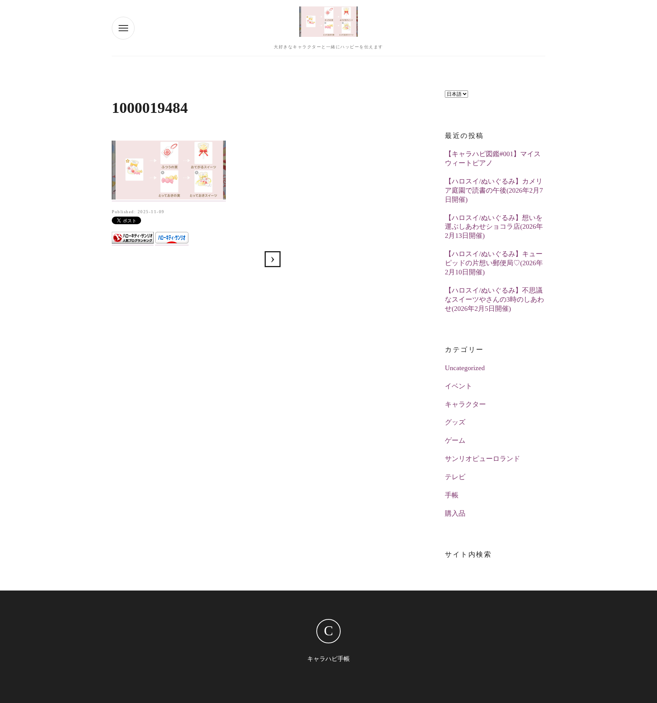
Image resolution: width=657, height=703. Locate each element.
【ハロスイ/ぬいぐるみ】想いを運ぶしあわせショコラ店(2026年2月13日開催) (494, 227)
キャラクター (465, 404)
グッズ (455, 422)
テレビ (455, 477)
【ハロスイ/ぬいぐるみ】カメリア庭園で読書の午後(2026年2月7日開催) (494, 190)
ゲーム (455, 440)
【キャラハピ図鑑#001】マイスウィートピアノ (493, 158)
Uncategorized (465, 368)
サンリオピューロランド (482, 458)
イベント (458, 386)
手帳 (452, 495)
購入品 (455, 513)
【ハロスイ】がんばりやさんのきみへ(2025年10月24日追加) (273, 259)
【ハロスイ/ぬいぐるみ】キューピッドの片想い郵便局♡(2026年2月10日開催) (494, 263)
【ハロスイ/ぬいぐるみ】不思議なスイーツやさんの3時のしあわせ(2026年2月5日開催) (494, 299)
